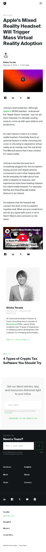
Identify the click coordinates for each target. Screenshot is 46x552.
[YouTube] (27, 499)
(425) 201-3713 (8, 516)
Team (5, 482)
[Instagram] (35, 499)
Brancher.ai (11, 324)
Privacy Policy (8, 413)
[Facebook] (12, 499)
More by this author (16, 340)
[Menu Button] (41, 3)
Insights (27, 467)
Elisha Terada (9, 62)
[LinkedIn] (4, 499)
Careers (28, 482)
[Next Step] (39, 446)
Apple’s (7, 111)
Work (5, 474)
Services (7, 467)
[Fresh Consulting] (4, 3)
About (26, 474)
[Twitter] (19, 499)
